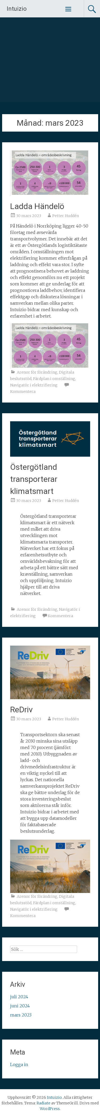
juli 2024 (19, 996)
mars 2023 (20, 1015)
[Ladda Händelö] (50, 194)
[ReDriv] (50, 697)
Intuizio (17, 8)
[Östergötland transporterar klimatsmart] (50, 455)
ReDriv (21, 709)
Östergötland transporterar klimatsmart (33, 479)
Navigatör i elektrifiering (34, 385)
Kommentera (22, 391)
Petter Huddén (65, 215)
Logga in (19, 1064)
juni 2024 (20, 1005)
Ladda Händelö (37, 206)
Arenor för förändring (37, 372)
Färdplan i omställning (54, 378)
